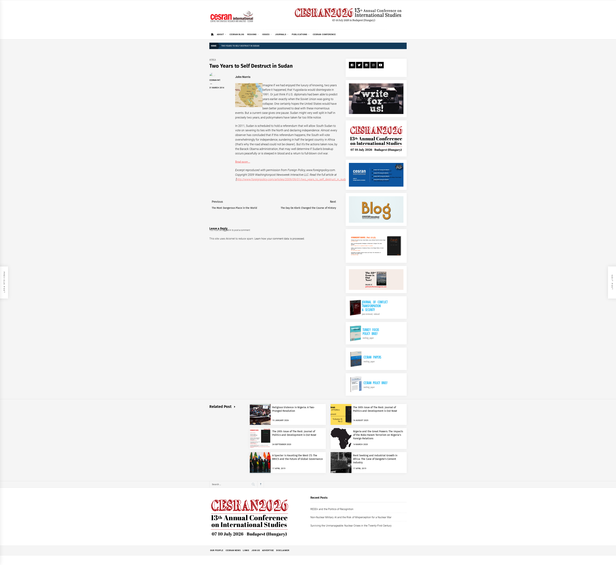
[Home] (212, 34)
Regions (252, 34)
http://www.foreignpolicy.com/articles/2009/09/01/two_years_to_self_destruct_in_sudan (292, 179)
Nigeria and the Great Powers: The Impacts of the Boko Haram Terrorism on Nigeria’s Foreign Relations (378, 435)
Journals (280, 34)
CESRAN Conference (324, 34)
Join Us (256, 550)
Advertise (268, 550)
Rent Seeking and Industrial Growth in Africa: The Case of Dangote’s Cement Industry (375, 459)
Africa (212, 60)
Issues (266, 34)
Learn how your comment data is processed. (279, 238)
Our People (216, 550)
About (220, 34)
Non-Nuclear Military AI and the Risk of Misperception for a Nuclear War (350, 517)
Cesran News (233, 550)
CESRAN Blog (237, 34)
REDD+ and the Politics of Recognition (332, 509)
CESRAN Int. (214, 80)
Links (246, 550)
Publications (299, 34)
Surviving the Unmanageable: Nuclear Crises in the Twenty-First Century (351, 525)
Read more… (242, 162)
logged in (226, 230)
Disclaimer (282, 550)
